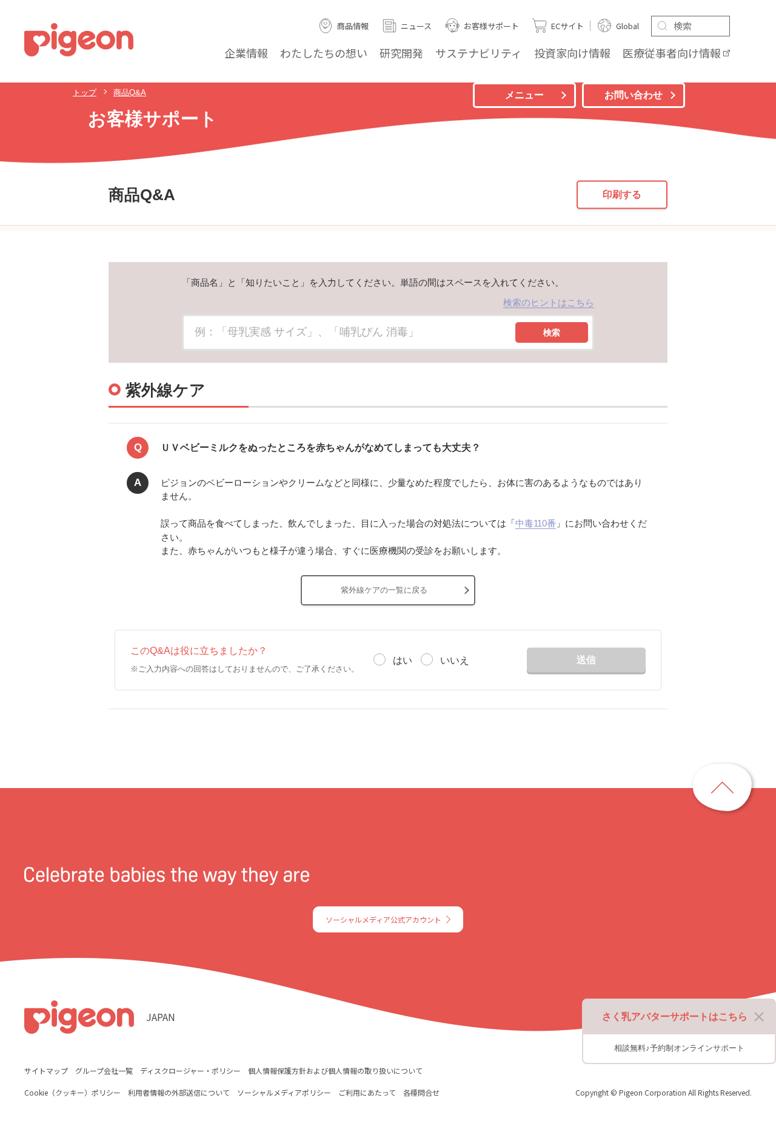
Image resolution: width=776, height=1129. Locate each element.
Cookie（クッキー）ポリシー (72, 1092)
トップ (84, 92)
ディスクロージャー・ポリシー (190, 1070)
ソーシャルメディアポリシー (284, 1092)
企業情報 (246, 53)
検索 (551, 332)
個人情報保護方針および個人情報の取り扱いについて (335, 1070)
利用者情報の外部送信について (179, 1092)
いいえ (454, 660)
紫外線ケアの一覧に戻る (384, 590)
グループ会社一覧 (104, 1070)
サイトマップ (46, 1070)
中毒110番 (535, 523)
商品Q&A (129, 92)
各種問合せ (421, 1092)
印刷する (622, 194)
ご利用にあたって (367, 1092)
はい (402, 660)
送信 (586, 660)
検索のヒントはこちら (548, 302)
